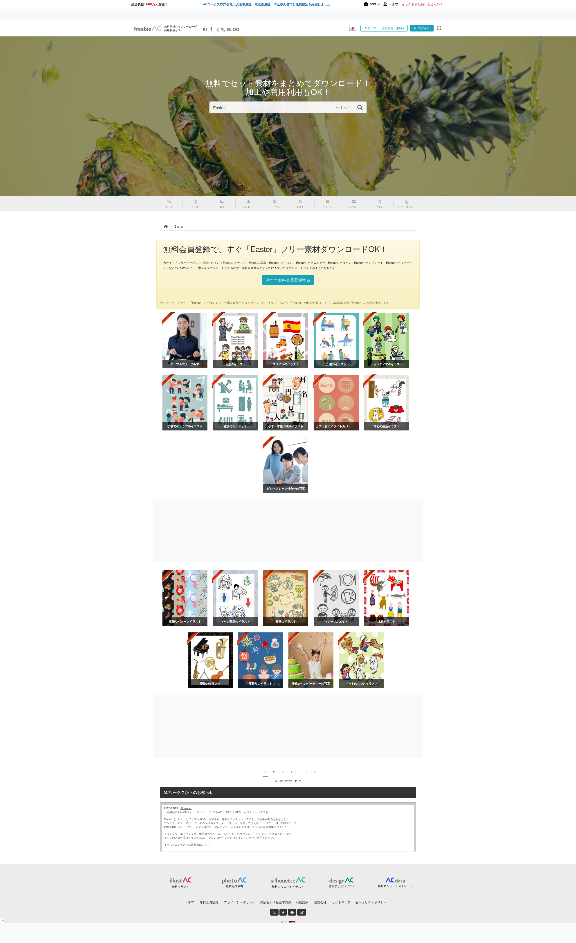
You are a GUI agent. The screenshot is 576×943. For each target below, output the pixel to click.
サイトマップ (341, 902)
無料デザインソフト (341, 886)
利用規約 (302, 902)
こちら (326, 302)
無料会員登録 (209, 902)
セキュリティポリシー (371, 902)
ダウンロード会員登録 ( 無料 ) (384, 28)
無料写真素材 (234, 886)
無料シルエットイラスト (288, 886)
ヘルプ (189, 902)
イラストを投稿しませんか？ (422, 4)
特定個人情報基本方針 (275, 902)
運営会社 (320, 902)
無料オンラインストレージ (395, 886)
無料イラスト (180, 886)
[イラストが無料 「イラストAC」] (147, 28)
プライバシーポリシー (239, 902)
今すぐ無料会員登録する (288, 280)
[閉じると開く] (3, 920)
